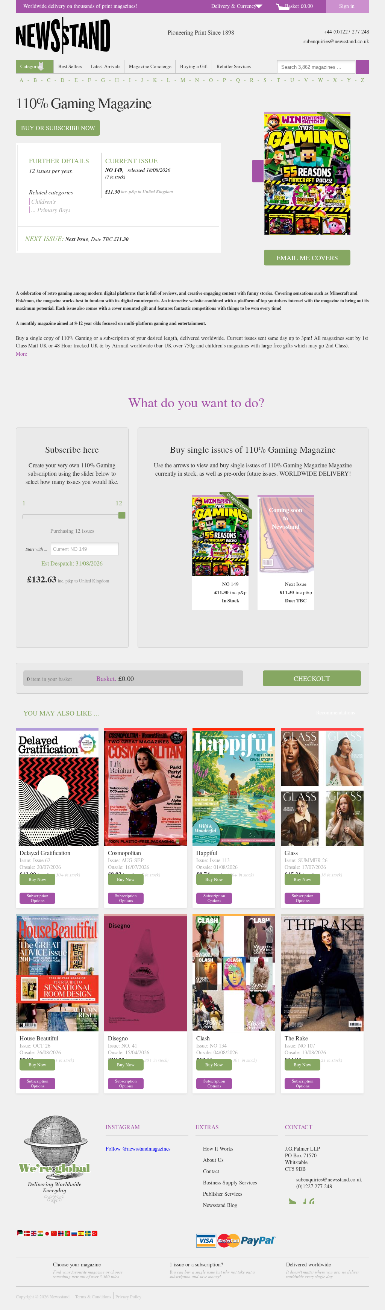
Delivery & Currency (233, 5)
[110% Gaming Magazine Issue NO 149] (307, 174)
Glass (291, 853)
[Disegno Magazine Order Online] (145, 1029)
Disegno (118, 1038)
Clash (203, 1038)
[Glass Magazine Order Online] (322, 844)
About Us (213, 1159)
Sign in (347, 5)
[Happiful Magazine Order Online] (233, 844)
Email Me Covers (307, 257)
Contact (211, 1171)
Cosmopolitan (124, 853)
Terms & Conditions (93, 1296)
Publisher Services (222, 1193)
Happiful (206, 853)
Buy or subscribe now (58, 128)
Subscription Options (38, 898)
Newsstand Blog (220, 1204)
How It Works (218, 1148)
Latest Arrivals (105, 66)
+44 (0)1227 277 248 (346, 31)
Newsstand (60, 1296)
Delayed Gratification (45, 853)
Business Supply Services (230, 1182)
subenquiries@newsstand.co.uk (336, 41)
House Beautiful (39, 1038)
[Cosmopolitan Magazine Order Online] (145, 844)
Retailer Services (234, 66)
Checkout (312, 678)
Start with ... (36, 549)
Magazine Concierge (150, 66)
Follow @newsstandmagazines (138, 1148)
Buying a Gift (194, 66)
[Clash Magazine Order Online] (233, 1029)
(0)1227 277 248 (314, 1186)
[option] (307, 173)
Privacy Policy (128, 1296)
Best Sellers (70, 66)
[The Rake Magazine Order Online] (322, 1029)
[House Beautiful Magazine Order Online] (57, 1029)
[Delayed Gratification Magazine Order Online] (57, 844)
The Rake (296, 1038)
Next (258, 171)
